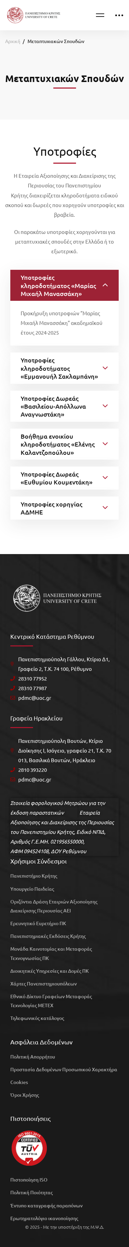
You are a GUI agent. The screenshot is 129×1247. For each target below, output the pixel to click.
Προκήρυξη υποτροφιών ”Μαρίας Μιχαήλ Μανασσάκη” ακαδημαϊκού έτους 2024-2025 (62, 323)
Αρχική (12, 41)
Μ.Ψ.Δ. (97, 1227)
